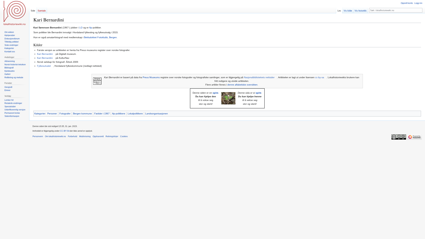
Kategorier (39, 113)
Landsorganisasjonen (156, 113)
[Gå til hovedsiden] (14, 13)
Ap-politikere (118, 113)
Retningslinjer (112, 136)
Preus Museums (151, 77)
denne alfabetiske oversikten (242, 84)
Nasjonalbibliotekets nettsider (259, 77)
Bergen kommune (82, 113)
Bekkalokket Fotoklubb (96, 37)
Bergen (113, 37)
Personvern (38, 136)
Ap (90, 27)
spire (215, 92)
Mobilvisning (85, 136)
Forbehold (72, 136)
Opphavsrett (98, 136)
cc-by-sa (319, 77)
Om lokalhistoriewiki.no (55, 136)
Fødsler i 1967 (102, 113)
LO (81, 27)
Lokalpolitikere (135, 113)
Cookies (124, 136)
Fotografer (65, 113)
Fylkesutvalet (44, 66)
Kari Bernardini (45, 54)
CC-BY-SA (64, 131)
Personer (52, 113)
